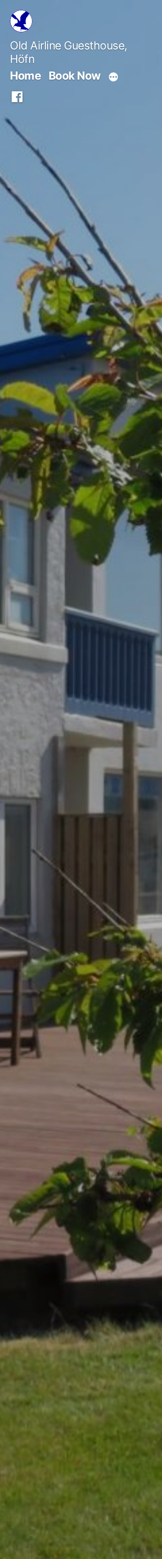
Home (25, 75)
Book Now (75, 75)
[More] (113, 77)
